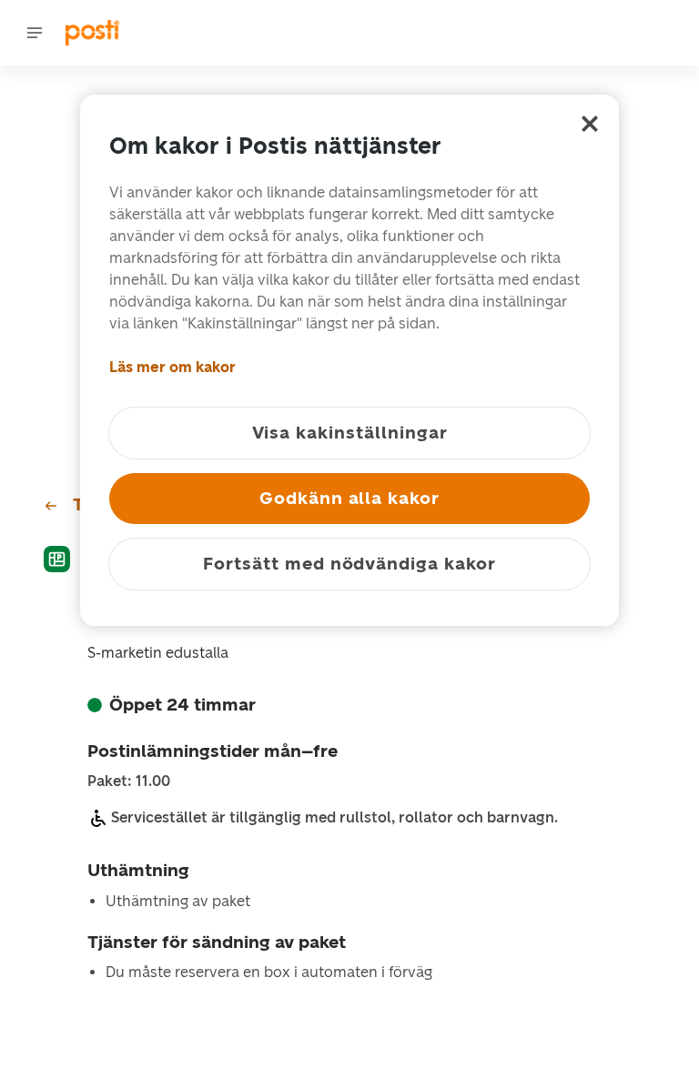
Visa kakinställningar (350, 432)
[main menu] (35, 33)
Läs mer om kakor (172, 367)
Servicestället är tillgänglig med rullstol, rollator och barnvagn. (334, 817)
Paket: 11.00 (128, 781)
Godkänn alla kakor (349, 498)
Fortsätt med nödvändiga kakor (349, 563)
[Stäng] (590, 124)
